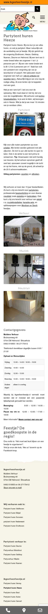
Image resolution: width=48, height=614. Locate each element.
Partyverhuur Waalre (11, 559)
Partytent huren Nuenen (13, 563)
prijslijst (7, 147)
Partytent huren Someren (13, 517)
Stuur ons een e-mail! (13, 487)
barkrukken (32, 196)
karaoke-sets (28, 202)
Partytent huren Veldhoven (14, 508)
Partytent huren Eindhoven (14, 525)
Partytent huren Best (12, 592)
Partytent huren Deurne (12, 546)
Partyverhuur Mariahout (13, 550)
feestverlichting (21, 193)
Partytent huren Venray (12, 583)
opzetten (25, 174)
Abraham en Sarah (29, 205)
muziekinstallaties (14, 202)
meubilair (7, 196)
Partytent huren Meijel (12, 513)
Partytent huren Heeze (13, 588)
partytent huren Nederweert (14, 521)
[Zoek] (32, 17)
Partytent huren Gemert (13, 601)
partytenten (33, 190)
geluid (39, 199)
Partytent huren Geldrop (13, 554)
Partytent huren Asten (12, 596)
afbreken (35, 174)
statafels (20, 196)
